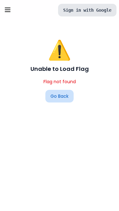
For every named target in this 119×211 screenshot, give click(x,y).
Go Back (59, 96)
